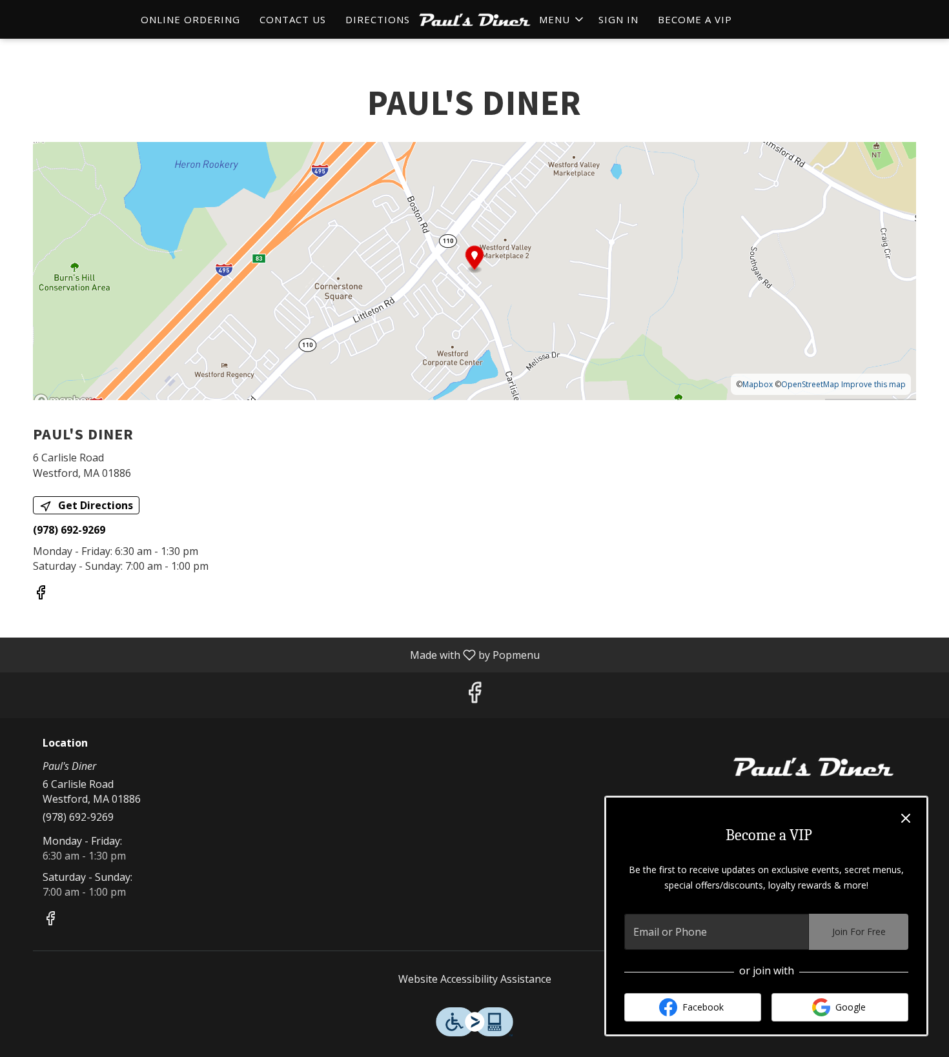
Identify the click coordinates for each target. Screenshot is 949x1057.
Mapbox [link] (757, 384)
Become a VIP (695, 19)
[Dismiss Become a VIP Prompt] (905, 818)
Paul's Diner (813, 767)
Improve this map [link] (873, 384)
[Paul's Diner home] (474, 19)
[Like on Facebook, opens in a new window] (40, 594)
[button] (562, 19)
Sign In (618, 19)
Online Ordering (190, 19)
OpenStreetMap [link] (810, 384)
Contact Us (293, 19)
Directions (377, 19)
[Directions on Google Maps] (474, 270)
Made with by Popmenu (275, 654)
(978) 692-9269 (78, 817)
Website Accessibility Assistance (474, 979)
